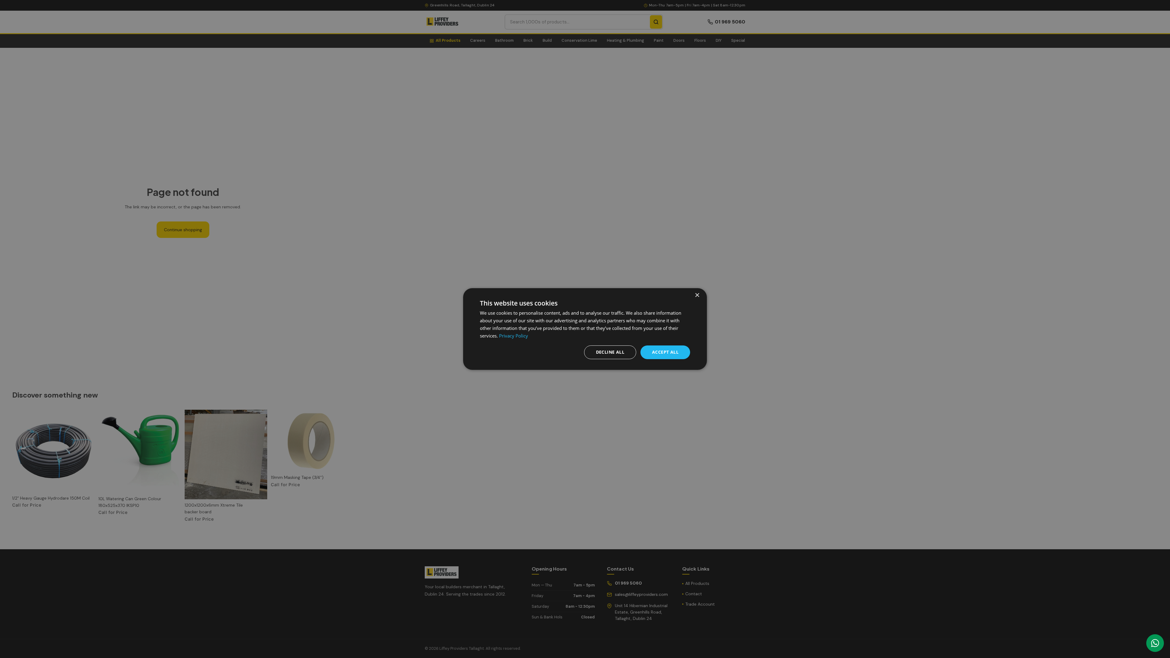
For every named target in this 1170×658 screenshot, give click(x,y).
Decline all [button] (610, 352)
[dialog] (585, 329)
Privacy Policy (513, 336)
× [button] (697, 295)
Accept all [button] (665, 352)
